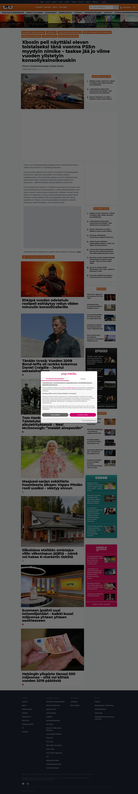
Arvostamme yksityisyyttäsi (55, 378)
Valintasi (83, 379)
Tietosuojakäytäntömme (89, 420)
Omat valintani (55, 415)
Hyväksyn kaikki (83, 415)
